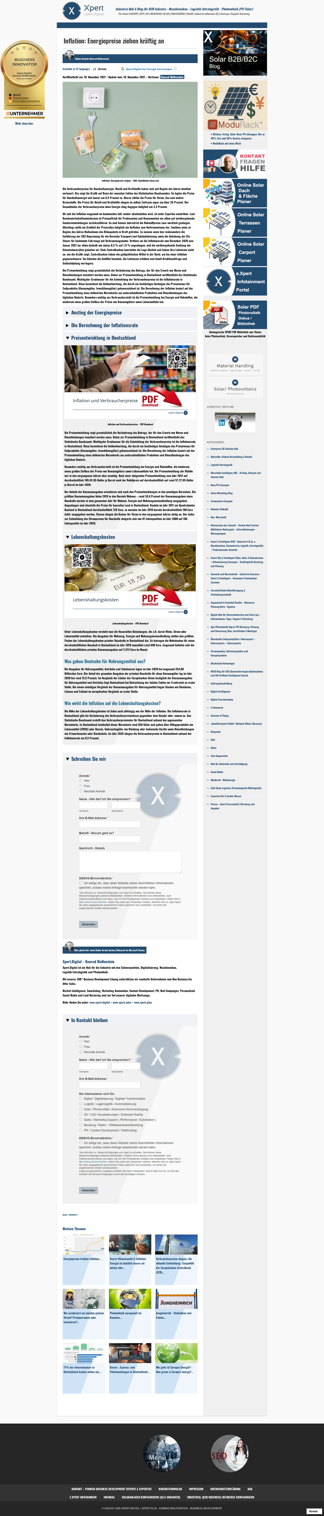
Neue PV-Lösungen (220, 485)
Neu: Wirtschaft (218, 517)
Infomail (109, 1497)
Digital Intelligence (220, 691)
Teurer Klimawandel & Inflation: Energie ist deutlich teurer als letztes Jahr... (128, 1263)
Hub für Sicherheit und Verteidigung (229, 764)
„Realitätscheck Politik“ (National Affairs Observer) (236, 723)
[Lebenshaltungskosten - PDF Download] (130, 617)
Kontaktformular (170, 1489)
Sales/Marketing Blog (222, 493)
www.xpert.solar (122, 1002)
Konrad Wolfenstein (172, 77)
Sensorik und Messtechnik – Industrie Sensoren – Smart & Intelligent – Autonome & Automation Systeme (236, 578)
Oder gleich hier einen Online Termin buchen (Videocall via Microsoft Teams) (109, 950)
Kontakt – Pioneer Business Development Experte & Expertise (112, 1489)
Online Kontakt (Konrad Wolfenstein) (92, 58)
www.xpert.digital (100, 1002)
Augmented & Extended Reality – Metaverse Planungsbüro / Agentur (232, 604)
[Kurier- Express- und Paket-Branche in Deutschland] (130, 1362)
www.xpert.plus (143, 1002)
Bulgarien (216, 731)
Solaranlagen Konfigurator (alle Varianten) (151, 1497)
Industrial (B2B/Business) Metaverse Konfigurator (220, 1497)
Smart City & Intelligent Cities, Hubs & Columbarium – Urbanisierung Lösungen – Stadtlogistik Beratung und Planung (237, 562)
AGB (250, 1489)
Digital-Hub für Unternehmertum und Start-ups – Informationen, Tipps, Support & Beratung (236, 617)
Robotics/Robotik (219, 509)
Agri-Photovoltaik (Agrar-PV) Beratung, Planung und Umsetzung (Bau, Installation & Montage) (235, 629)
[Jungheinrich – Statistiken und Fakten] (176, 1307)
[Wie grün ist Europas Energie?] (176, 1362)
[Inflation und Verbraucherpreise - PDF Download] (130, 417)
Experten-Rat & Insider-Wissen (226, 796)
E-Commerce (217, 707)
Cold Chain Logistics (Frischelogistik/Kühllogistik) (236, 788)
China (213, 748)
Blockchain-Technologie (222, 663)
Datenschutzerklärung (225, 1489)
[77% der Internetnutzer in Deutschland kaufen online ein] (84, 1362)
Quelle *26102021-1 (70, 1214)
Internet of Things (220, 715)
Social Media (217, 772)
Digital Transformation (222, 699)
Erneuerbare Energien (221, 501)
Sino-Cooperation (219, 756)
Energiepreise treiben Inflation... (82, 1259)
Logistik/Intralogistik (221, 465)
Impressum (196, 1489)
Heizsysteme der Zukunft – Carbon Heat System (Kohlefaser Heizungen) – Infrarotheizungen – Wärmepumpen (235, 529)
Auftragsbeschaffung (221, 683)
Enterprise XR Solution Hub (224, 448)
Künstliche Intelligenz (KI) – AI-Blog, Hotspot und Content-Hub (236, 475)
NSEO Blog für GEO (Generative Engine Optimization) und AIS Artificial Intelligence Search (237, 673)
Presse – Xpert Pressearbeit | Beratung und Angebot (233, 806)
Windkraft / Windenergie (223, 780)
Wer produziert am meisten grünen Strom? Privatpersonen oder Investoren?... (84, 1317)
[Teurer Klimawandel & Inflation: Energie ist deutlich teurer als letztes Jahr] (130, 1253)
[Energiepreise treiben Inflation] (84, 1253)
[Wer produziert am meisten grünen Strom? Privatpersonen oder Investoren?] (84, 1307)
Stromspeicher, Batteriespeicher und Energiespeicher (229, 653)
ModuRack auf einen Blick (227, 143)
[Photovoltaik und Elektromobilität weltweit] (130, 1307)
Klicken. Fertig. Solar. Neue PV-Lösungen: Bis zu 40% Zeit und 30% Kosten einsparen (238, 136)
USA (213, 740)
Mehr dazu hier (24, 123)
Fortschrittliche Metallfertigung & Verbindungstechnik (228, 592)
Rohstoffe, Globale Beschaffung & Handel (231, 457)
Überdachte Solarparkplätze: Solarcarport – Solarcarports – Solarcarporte (233, 641)
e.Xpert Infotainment (83, 1497)
